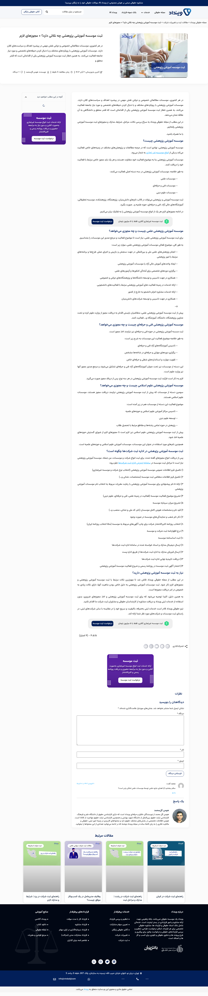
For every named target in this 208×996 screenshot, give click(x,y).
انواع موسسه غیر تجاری (157, 153)
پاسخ (173, 793)
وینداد (86, 989)
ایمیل (181, 761)
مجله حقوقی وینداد (198, 22)
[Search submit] (46, 12)
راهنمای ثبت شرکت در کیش (169, 896)
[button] (167, 646)
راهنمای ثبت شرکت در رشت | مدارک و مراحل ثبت (128, 898)
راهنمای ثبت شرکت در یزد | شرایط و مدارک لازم (42, 898)
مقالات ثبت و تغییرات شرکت (175, 22)
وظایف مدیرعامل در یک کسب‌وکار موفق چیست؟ (84, 898)
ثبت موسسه (130, 661)
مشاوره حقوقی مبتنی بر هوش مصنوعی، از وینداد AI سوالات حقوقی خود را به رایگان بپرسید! (104, 3)
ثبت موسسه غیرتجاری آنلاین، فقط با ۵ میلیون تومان (140, 221)
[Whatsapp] (94, 961)
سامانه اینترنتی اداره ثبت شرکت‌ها (134, 463)
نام (182, 750)
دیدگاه (180, 714)
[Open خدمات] (142, 13)
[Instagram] (100, 961)
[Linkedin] (114, 961)
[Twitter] (107, 961)
